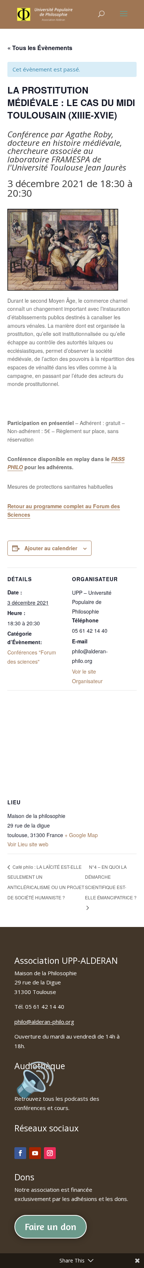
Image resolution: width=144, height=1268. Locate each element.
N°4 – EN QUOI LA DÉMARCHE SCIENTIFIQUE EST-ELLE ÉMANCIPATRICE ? (111, 882)
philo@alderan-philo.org (44, 1021)
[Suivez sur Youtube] (35, 1153)
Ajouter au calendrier (50, 548)
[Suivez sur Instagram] (50, 1153)
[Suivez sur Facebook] (20, 1153)
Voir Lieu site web (27, 844)
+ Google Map (81, 835)
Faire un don (50, 1226)
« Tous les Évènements (39, 47)
